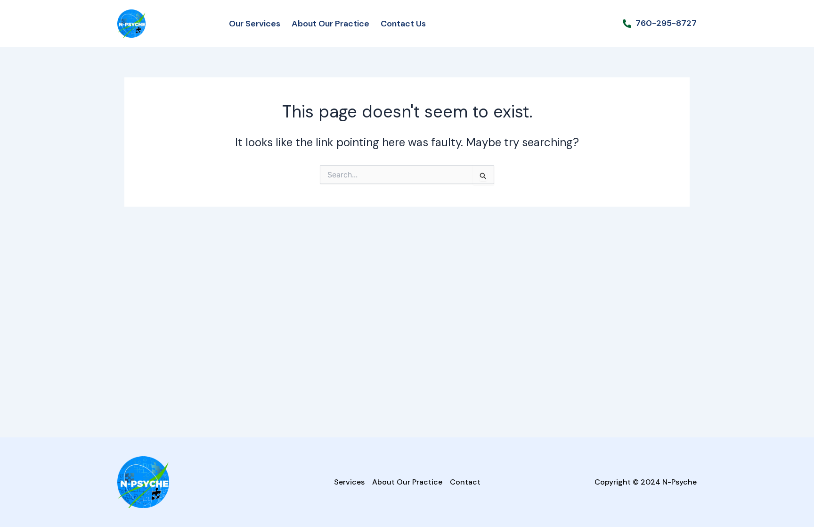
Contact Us (403, 23)
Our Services (254, 23)
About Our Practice (330, 23)
